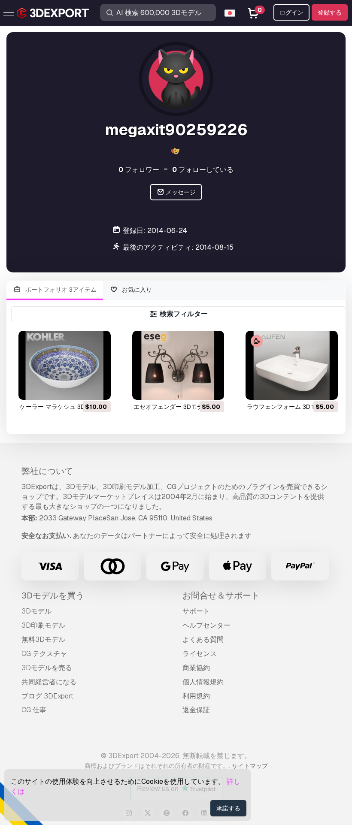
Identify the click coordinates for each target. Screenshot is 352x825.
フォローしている (203, 169)
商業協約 (196, 667)
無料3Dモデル (43, 639)
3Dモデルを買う (52, 595)
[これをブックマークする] (98, 388)
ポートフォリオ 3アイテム (60, 289)
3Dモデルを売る (46, 667)
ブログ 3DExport (47, 696)
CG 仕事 (33, 709)
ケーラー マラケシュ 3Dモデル (61, 407)
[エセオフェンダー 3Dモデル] (178, 365)
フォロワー (138, 169)
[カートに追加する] (80, 388)
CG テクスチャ (44, 653)
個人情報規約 (203, 681)
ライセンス (199, 653)
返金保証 (196, 709)
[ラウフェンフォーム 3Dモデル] (292, 365)
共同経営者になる (48, 681)
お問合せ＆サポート (221, 595)
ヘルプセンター (206, 625)
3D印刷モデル (43, 625)
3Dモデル (36, 611)
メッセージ (180, 192)
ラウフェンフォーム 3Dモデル (287, 407)
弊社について (47, 471)
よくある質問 (203, 639)
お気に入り (136, 289)
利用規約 (196, 696)
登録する (330, 12)
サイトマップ (250, 766)
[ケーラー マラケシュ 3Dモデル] (64, 365)
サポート (196, 611)
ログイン (291, 12)
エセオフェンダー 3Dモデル (171, 407)
